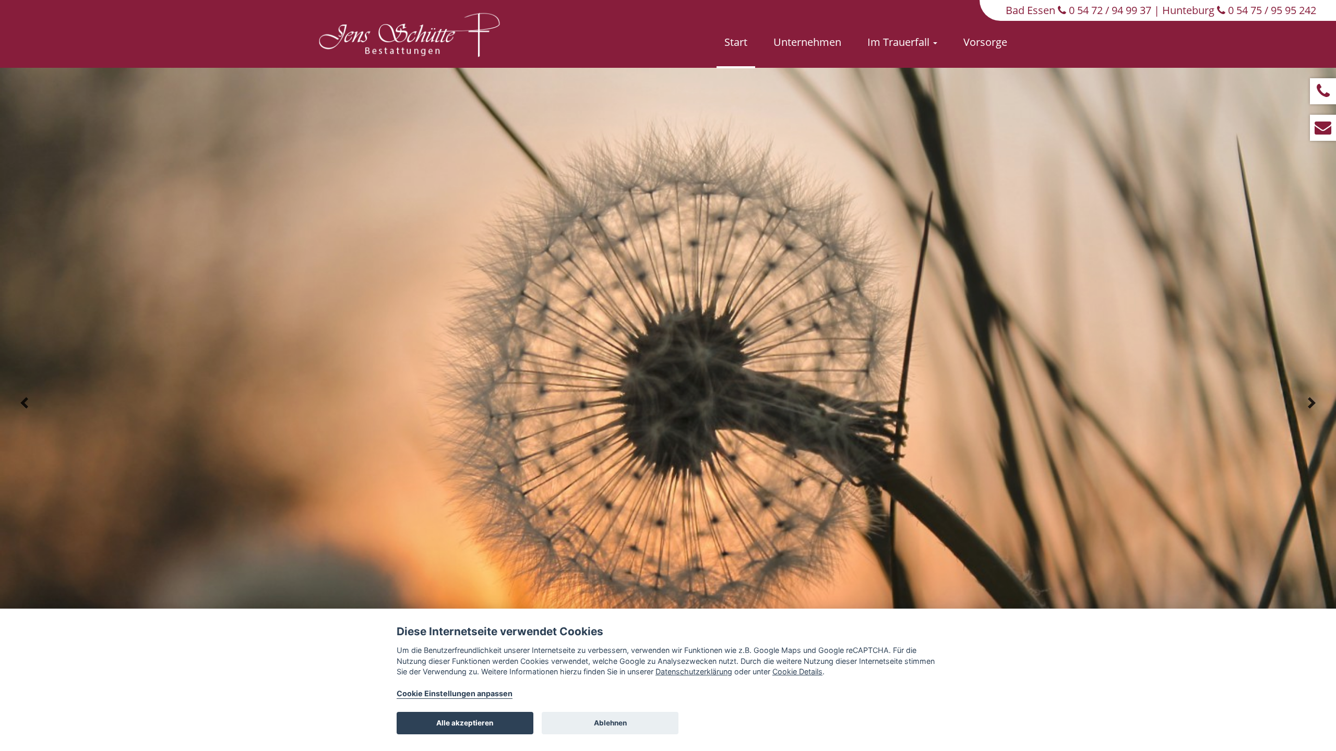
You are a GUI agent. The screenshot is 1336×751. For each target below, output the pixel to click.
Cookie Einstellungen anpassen (454, 693)
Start (735, 42)
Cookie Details (797, 671)
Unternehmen (807, 42)
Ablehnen (610, 723)
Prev (24, 403)
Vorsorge (985, 42)
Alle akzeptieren (464, 723)
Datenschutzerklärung (693, 671)
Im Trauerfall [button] (899, 42)
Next (1311, 403)
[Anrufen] (1323, 91)
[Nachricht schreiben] (1323, 128)
